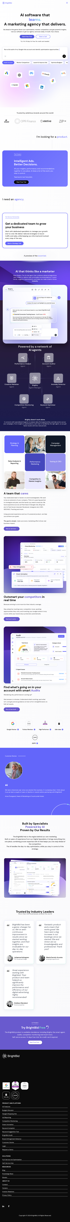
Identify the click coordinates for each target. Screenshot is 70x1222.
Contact (5, 1184)
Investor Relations (8, 1192)
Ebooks (4, 1177)
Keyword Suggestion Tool (10, 1132)
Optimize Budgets (56, 62)
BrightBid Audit (7, 1135)
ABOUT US (5, 1181)
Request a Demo (7, 1150)
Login (4, 1146)
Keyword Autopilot (8, 1128)
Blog (3, 1170)
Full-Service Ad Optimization (12, 1159)
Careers (5, 1188)
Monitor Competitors (23, 62)
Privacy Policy (7, 1195)
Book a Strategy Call (14, 243)
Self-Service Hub (7, 1163)
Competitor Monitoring (10, 1121)
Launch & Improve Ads (40, 62)
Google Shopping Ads (9, 1114)
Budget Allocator (8, 1110)
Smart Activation (7, 1124)
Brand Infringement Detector (11, 1139)
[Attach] (5, 56)
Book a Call (43, 37)
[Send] (64, 56)
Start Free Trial (27, 37)
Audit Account (8, 62)
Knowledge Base (7, 1174)
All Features (6, 1107)
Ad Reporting (6, 1117)
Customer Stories (8, 1142)
